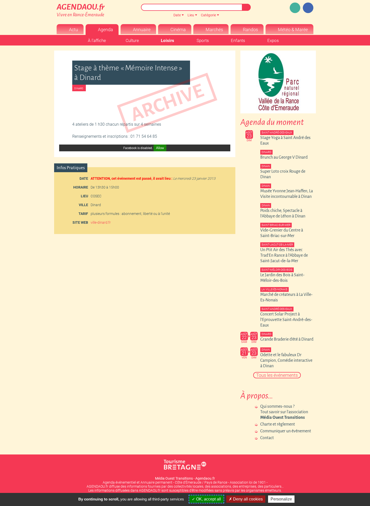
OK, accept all (208, 499)
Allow (160, 148)
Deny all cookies (247, 499)
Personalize (281, 499)
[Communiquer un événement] (295, 8)
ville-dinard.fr (101, 222)
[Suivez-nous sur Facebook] (308, 8)
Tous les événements (277, 375)
